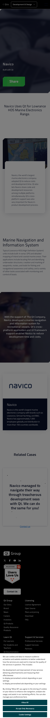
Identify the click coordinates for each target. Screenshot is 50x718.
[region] (25, 685)
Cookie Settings (25, 714)
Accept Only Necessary (25, 708)
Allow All (25, 702)
